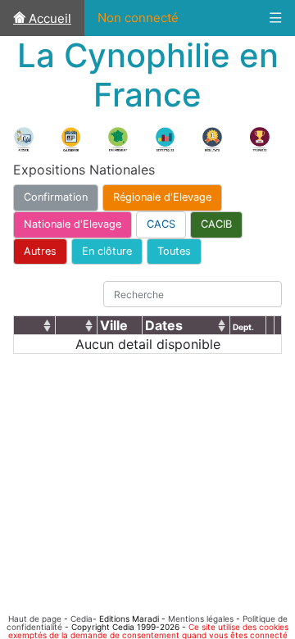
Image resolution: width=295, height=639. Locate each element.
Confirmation (56, 197)
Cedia (81, 618)
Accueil (48, 18)
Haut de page (34, 618)
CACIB (216, 224)
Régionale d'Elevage (162, 197)
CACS (161, 224)
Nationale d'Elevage (72, 224)
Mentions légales (201, 618)
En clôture (107, 251)
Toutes (174, 251)
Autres (40, 251)
